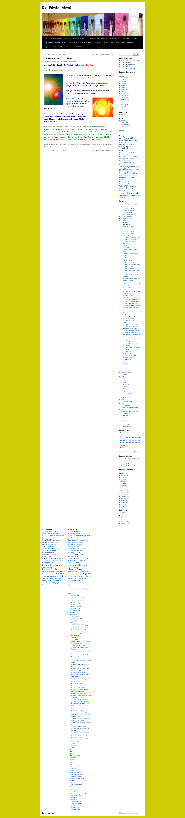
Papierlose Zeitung (108, 43)
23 (124, 443)
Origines (135, 186)
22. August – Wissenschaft (128, 68)
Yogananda (122, 197)
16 (124, 440)
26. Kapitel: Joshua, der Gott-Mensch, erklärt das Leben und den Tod (131, 334)
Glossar (125, 361)
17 (127, 440)
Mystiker (97, 43)
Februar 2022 (124, 105)
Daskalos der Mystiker (128, 210)
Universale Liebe (127, 425)
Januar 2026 (124, 91)
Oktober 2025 (124, 97)
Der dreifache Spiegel (77, 39)
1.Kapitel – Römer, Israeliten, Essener (80, 641)
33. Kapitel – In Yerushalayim (130, 239)
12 (133, 438)
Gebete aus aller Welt (128, 419)
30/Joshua (80, 144)
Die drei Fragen (127, 405)
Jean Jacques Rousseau (125, 160)
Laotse (132, 171)
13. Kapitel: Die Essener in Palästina (80, 678)
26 (133, 443)
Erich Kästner (122, 151)
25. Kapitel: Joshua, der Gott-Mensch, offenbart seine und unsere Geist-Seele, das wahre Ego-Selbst (132, 328)
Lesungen (125, 374)
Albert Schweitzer (125, 140)
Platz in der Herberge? (128, 226)
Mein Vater (125, 415)
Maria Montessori (123, 180)
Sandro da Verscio (124, 191)
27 (136, 443)
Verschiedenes (78, 47)
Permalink (52, 146)
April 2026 (124, 85)
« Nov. (121, 448)
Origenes (123, 185)
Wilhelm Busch (131, 192)
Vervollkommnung (50, 70)
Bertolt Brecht (122, 142)
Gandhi (133, 153)
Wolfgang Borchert (134, 195)
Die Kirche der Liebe (92, 39)
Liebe (64, 43)
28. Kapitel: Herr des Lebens (130, 342)
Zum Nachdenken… (128, 426)
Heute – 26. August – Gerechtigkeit (130, 60)
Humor (124, 423)
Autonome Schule (55, 39)
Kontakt (57, 43)
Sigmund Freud (134, 191)
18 (130, 440)
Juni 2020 (123, 107)
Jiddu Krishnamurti (126, 162)
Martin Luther (123, 184)
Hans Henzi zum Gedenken (130, 396)
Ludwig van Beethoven (124, 175)
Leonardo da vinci (128, 173)
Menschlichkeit (126, 224)
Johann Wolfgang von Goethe (129, 166)
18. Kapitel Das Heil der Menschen (131, 305)
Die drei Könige (127, 359)
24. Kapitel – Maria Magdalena (130, 324)
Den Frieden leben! (56, 7)
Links (69, 43)
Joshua (134, 39)
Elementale (104, 39)
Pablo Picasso (122, 189)
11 (130, 438)
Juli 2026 (123, 80)
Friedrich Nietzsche (125, 153)
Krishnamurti (125, 171)
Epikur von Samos (135, 149)
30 (124, 445)
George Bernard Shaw (125, 157)
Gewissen (69, 70)
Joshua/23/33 (129, 169)
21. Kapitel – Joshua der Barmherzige (80, 701)
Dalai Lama (125, 378)
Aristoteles (134, 140)
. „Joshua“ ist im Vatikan (129, 232)
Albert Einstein (126, 137)
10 (127, 438)
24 (127, 443)
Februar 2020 (124, 109)
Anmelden (123, 120)
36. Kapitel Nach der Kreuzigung (131, 355)
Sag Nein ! (48, 47)
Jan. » (139, 448)
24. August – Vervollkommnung (129, 64)
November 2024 (125, 101)
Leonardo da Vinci (127, 384)
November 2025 (125, 95)
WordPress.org (125, 126)
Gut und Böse (126, 39)
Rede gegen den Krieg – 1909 (130, 407)
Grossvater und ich (127, 413)
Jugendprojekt (49, 43)
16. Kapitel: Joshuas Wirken (130, 299)
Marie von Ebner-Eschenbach (126, 182)
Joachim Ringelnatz (124, 165)
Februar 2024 (124, 103)
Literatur (75, 43)
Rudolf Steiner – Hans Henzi (125, 43)
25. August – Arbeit (126, 62)
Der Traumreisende (127, 212)
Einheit (60, 70)
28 (139, 443)
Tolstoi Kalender (57, 65)
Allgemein (63, 144)
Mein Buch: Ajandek (86, 43)
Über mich (68, 47)
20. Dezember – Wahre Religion (102, 54)
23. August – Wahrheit (126, 66)
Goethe (134, 156)
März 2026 (124, 87)
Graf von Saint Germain (126, 159)
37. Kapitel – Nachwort (128, 357)
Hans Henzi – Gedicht (128, 394)
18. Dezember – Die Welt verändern (55, 54)
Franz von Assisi (130, 151)
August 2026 (124, 78)
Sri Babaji (121, 193)
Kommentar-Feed (125, 124)
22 (121, 443)
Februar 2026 (124, 89)
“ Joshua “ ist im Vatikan (129, 208)
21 (139, 440)
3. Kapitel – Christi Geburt (129, 255)
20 (136, 440)
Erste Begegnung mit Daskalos (130, 411)
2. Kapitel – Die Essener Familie (131, 253)
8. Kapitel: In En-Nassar (129, 268)
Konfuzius (136, 169)
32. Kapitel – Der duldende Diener (131, 237)
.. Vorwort (125, 245)
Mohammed (130, 184)
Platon (129, 188)
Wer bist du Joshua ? (128, 401)
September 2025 (125, 99)
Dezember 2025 (125, 93)
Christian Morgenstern (126, 144)
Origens (130, 186)
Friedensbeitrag (114, 39)
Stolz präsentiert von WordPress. (129, 813)
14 (139, 438)
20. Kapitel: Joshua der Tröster (130, 311)
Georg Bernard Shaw (124, 155)
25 (130, 443)
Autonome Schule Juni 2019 (130, 205)
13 (136, 438)
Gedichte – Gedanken (128, 421)
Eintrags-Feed (124, 122)
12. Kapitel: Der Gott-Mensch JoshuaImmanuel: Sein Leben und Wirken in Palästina (131, 284)
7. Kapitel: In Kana (127, 266)
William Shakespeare (124, 195)
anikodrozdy (72, 61)
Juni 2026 (123, 82)
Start (46, 39)
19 (133, 440)
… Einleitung (126, 247)
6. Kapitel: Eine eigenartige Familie (131, 264)
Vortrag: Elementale (128, 214)
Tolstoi (61, 47)
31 (127, 445)
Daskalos (66, 39)
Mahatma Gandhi (126, 177)
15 (121, 440)
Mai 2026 (123, 83)
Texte (55, 47)
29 (121, 445)
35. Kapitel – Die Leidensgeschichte (80, 736)
